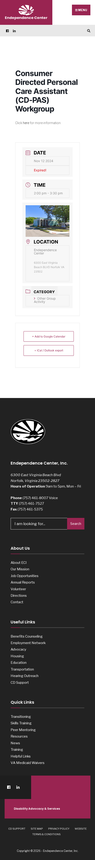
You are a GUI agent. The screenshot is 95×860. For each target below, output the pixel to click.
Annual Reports (23, 582)
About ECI (19, 562)
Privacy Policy (58, 828)
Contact (17, 602)
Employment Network (28, 643)
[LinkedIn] (13, 31)
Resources (19, 736)
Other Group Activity (45, 300)
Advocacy (18, 649)
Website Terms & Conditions (59, 831)
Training (17, 749)
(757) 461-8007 (35, 498)
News (15, 743)
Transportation (22, 669)
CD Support (20, 682)
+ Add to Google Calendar (48, 336)
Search (75, 524)
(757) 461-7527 (31, 503)
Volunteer (18, 589)
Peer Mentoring (23, 730)
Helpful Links (21, 756)
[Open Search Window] (88, 31)
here (26, 123)
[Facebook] (6, 31)
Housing (17, 656)
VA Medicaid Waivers (28, 763)
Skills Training (21, 723)
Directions (19, 595)
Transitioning (21, 716)
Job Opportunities (25, 576)
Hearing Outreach (25, 676)
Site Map (37, 828)
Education (19, 662)
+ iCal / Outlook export (48, 350)
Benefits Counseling (27, 636)
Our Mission (20, 569)
